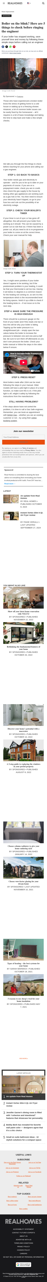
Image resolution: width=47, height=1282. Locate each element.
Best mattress (12, 1196)
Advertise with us (18, 1186)
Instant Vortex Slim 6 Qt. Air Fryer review (21, 1104)
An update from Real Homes (19, 1096)
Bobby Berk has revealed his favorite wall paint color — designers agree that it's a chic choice (24, 1128)
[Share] (3, 46)
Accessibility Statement (23, 1229)
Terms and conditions (23, 1243)
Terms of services (28, 448)
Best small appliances (35, 1205)
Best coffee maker (12, 1201)
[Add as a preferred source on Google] (23, 1264)
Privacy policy (23, 1246)
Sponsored (10, 96)
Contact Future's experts (23, 1233)
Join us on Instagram (12, 1168)
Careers (23, 1253)
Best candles (23, 1209)
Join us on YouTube (34, 1162)
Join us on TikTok (34, 1168)
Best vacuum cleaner (34, 1196)
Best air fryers (12, 1205)
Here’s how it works (15, 53)
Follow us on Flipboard (23, 1176)
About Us (23, 1236)
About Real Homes (28, 1186)
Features (20, 96)
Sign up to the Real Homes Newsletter (12, 1163)
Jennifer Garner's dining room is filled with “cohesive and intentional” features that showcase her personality (24, 1115)
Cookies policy (23, 1250)
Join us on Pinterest (12, 1172)
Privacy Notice (30, 450)
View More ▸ (23, 1058)
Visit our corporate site (31, 1274)
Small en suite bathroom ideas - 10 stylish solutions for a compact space (23, 1138)
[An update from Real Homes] (23, 1087)
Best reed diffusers (35, 1201)
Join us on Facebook (34, 1172)
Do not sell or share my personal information (23, 1257)
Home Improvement (8, 11)
